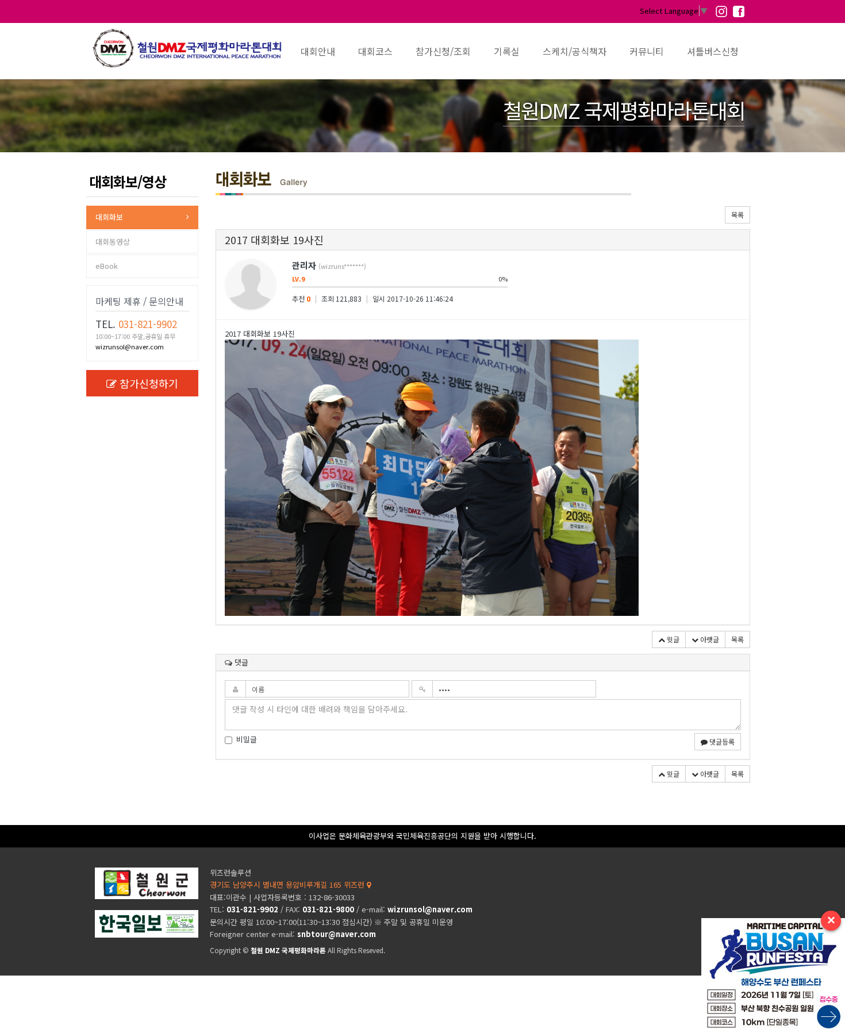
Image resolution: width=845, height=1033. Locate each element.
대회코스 (375, 51)
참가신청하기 (149, 383)
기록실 (507, 51)
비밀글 (246, 739)
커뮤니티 (646, 51)
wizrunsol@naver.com (129, 346)
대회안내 (318, 51)
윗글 (672, 639)
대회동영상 (112, 241)
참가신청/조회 (443, 51)
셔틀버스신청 (713, 51)
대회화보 (109, 216)
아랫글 (708, 639)
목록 (737, 214)
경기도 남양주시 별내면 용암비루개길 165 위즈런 (288, 884)
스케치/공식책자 (574, 51)
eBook (106, 265)
